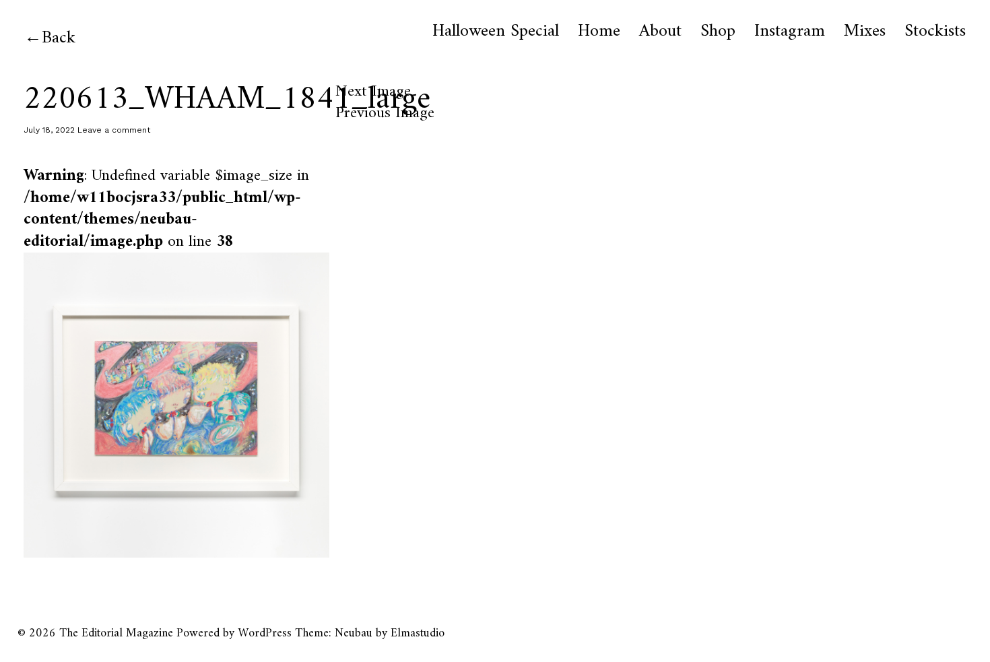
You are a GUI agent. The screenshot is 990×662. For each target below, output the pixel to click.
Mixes (865, 31)
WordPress (265, 633)
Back (58, 38)
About (660, 31)
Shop (717, 31)
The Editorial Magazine (116, 633)
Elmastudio (417, 633)
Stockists (935, 31)
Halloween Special (495, 31)
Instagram (789, 31)
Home (599, 31)
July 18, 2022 (49, 130)
